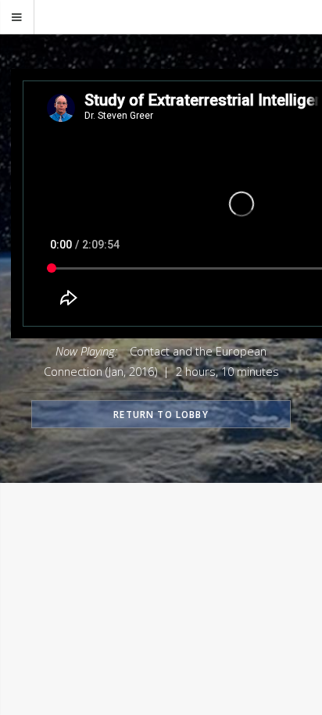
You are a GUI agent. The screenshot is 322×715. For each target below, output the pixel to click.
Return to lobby (161, 414)
